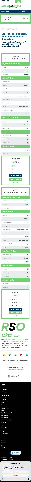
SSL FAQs (3, 425)
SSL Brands (5, 395)
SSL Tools (3, 410)
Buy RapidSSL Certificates (6, 420)
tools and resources (11, 345)
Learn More (15, 182)
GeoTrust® (3, 399)
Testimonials (4, 391)
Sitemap (3, 445)
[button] (15, 453)
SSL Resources (4, 415)
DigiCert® (3, 404)
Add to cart (15, 179)
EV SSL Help (3, 422)
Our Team (3, 387)
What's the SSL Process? (6, 412)
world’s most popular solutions (18, 341)
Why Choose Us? (4, 389)
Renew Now (15, 176)
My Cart (19, 1)
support (18, 343)
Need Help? (5, 408)
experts (12, 343)
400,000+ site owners (17, 339)
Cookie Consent (4, 433)
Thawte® (3, 402)
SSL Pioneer (8, 339)
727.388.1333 (5, 1)
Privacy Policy (4, 440)
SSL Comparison (4, 417)
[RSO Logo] (11, 6)
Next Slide (29, 376)
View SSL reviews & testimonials (16, 369)
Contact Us (3, 447)
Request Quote (4, 427)
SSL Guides (3, 435)
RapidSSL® (3, 397)
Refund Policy (4, 438)
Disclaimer (3, 442)
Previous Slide (1, 376)
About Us (4, 385)
